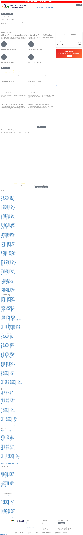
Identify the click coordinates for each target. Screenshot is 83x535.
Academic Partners (39, 7)
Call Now (69, 55)
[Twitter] (14, 525)
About (44, 4)
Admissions (51, 10)
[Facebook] (11, 525)
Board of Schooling (49, 7)
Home (40, 4)
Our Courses (50, 4)
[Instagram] (20, 525)
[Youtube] (17, 525)
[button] (3, 534)
